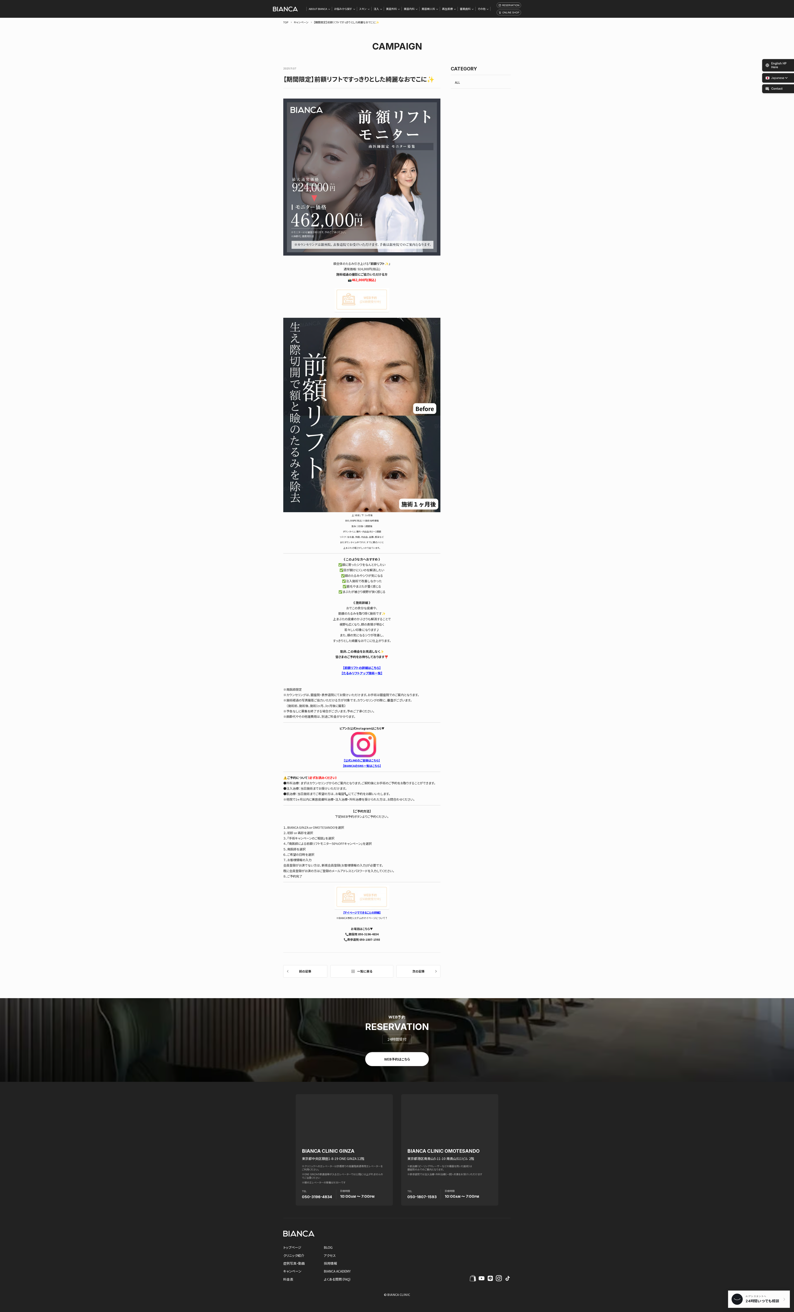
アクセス (330, 1255)
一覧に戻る (364, 971)
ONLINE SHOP (510, 12)
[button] (775, 78)
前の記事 (305, 971)
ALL (457, 82)
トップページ (292, 1247)
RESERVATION (510, 5)
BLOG (328, 1247)
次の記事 (418, 971)
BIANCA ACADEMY (337, 1271)
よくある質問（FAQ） (337, 1279)
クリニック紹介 (293, 1255)
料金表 (288, 1279)
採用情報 (330, 1263)
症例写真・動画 (294, 1263)
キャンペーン (292, 1271)
